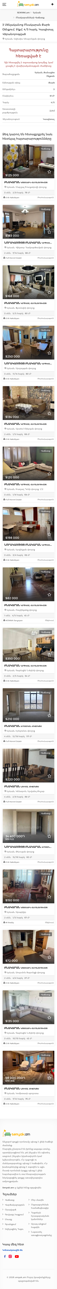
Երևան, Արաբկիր (16, 912)
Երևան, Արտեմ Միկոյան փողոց (24, 428)
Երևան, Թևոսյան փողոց (20, 851)
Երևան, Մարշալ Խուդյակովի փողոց (26, 187)
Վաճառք (9, 1200)
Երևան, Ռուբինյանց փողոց (21, 610)
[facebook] (5, 1256)
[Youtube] (17, 1256)
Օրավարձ (10, 1209)
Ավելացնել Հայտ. (14, 1229)
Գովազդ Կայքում (14, 1214)
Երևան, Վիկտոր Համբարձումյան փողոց (28, 247)
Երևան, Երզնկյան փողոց (20, 549)
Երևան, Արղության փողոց (21, 368)
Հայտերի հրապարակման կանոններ (40, 1216)
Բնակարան (26, 182)
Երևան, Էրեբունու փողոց (20, 731)
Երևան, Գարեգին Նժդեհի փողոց (25, 670)
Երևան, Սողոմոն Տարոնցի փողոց (25, 972)
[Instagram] (11, 1256)
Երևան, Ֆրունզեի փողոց (20, 308)
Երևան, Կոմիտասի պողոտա (22, 1093)
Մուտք (8, 1219)
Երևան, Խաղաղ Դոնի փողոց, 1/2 (24, 489)
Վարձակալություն (15, 1205)
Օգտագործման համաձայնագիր (40, 1206)
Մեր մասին (37, 1200)
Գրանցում (10, 1224)
